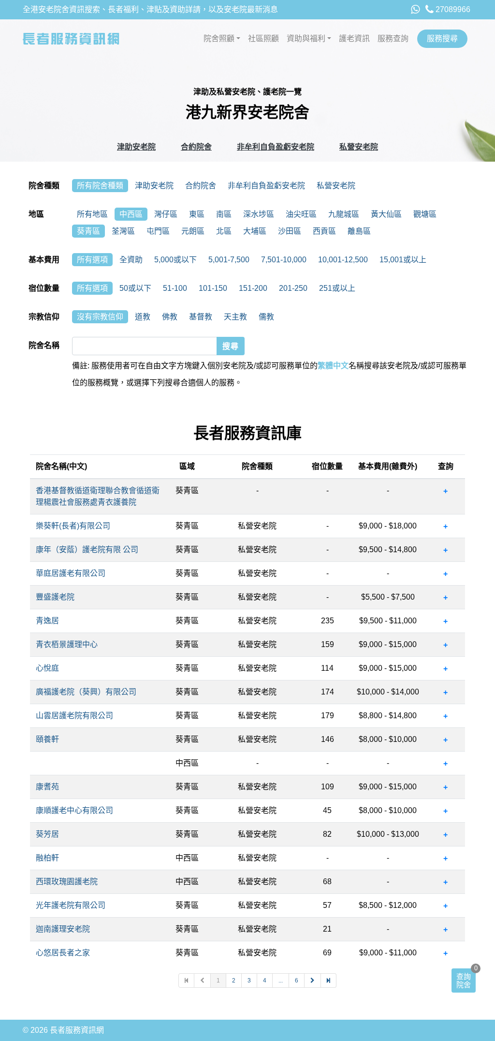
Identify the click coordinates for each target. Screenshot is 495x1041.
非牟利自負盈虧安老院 (275, 147)
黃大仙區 (386, 214)
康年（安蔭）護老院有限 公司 (87, 549)
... (280, 980)
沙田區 (289, 231)
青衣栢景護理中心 (67, 644)
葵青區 (88, 231)
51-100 (175, 288)
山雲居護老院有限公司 (74, 715)
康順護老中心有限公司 (74, 810)
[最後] (328, 980)
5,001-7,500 (228, 260)
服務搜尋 (442, 38)
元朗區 (192, 231)
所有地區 (92, 214)
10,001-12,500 (343, 260)
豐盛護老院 (55, 597)
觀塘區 (425, 214)
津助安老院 (136, 147)
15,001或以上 (402, 260)
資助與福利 (306, 38)
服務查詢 (393, 38)
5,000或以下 (175, 260)
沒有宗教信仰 (100, 317)
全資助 (131, 260)
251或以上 (337, 288)
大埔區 (254, 231)
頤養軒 (47, 739)
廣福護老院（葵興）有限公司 (86, 692)
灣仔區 (165, 214)
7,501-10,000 (283, 260)
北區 (224, 231)
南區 (224, 214)
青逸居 (47, 621)
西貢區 (324, 231)
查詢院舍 (463, 980)
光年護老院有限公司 (70, 905)
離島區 (359, 231)
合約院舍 (196, 147)
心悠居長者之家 (63, 953)
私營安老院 (358, 147)
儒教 (266, 317)
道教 (142, 317)
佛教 (169, 317)
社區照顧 (263, 38)
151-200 (253, 288)
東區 (196, 214)
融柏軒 (47, 858)
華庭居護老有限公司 (70, 573)
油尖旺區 (301, 214)
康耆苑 (47, 787)
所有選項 (92, 260)
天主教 (235, 317)
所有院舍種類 (100, 185)
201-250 (293, 288)
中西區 (131, 214)
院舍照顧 (219, 38)
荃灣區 (123, 231)
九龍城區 (343, 214)
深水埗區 (258, 214)
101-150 (213, 288)
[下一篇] (313, 980)
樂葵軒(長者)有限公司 (73, 526)
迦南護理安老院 (63, 929)
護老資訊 (354, 38)
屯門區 (158, 231)
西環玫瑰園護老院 (67, 881)
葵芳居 (47, 834)
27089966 (452, 9)
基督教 (200, 317)
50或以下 (135, 288)
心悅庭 (47, 668)
